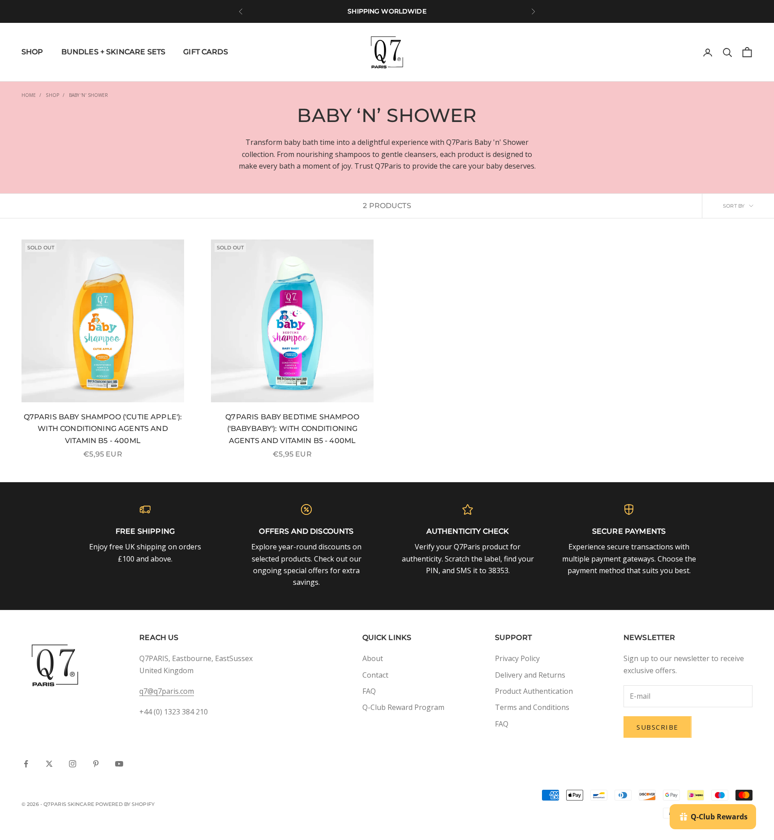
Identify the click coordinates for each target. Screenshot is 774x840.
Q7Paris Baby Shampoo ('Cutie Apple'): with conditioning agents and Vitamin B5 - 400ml (103, 429)
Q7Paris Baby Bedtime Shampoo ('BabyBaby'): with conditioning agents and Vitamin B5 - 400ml (292, 429)
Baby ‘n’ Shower (88, 95)
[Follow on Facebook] (26, 763)
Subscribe (657, 726)
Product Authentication (534, 691)
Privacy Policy (517, 658)
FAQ (369, 691)
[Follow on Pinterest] (95, 763)
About (372, 658)
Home (29, 95)
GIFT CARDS (205, 52)
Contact (375, 675)
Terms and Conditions (532, 707)
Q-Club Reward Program (403, 707)
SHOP (32, 52)
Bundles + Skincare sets (113, 52)
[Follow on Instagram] (72, 763)
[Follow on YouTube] (119, 763)
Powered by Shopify (125, 804)
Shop (52, 95)
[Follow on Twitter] (49, 763)
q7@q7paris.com (166, 691)
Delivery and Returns (530, 675)
